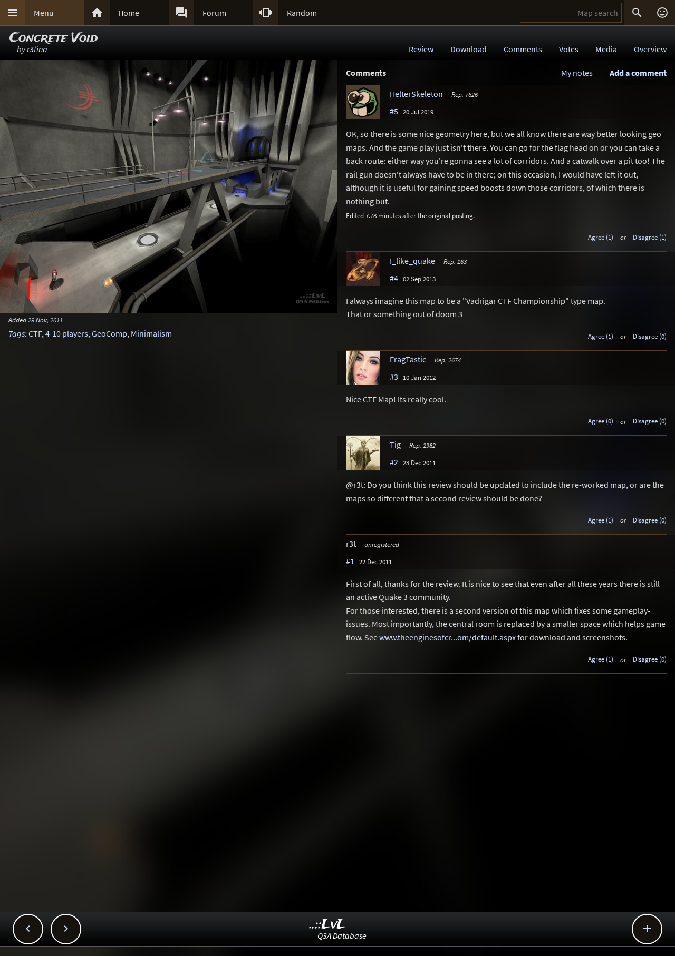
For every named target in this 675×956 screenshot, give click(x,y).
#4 (394, 278)
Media (606, 49)
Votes (568, 49)
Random (302, 12)
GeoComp (109, 333)
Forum (214, 12)
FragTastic (408, 359)
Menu (44, 12)
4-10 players (66, 333)
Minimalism (151, 333)
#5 (394, 111)
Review (421, 49)
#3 (394, 376)
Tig (395, 444)
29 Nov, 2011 (45, 320)
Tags (16, 333)
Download (468, 49)
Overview (650, 49)
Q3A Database (342, 935)
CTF (35, 333)
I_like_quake (412, 260)
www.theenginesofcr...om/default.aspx (447, 637)
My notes (577, 72)
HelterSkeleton (416, 93)
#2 (394, 462)
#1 (350, 561)
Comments (523, 49)
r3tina (37, 49)
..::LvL (327, 924)
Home (128, 12)
